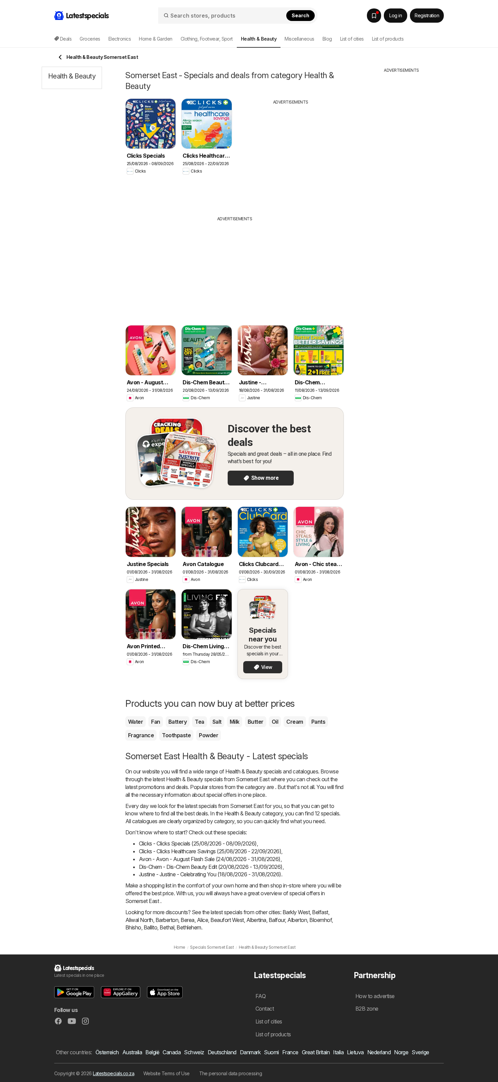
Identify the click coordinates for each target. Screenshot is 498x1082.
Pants (318, 721)
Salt (217, 721)
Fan (155, 721)
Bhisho (133, 927)
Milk (235, 721)
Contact (264, 1008)
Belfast (320, 912)
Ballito (150, 927)
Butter (256, 721)
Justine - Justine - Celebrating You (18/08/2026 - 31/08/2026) (210, 874)
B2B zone (366, 1008)
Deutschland (222, 1052)
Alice (202, 920)
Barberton (166, 920)
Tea (199, 721)
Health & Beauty (243, 771)
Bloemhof (320, 920)
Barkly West (296, 912)
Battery (177, 721)
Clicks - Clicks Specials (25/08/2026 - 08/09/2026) (198, 843)
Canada (172, 1052)
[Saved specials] (374, 15)
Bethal (167, 927)
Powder (208, 735)
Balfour (277, 920)
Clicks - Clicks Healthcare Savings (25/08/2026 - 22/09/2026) (210, 851)
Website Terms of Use (166, 1073)
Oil (275, 721)
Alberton (297, 920)
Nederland (379, 1052)
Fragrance (141, 735)
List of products (388, 39)
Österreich (107, 1052)
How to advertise (375, 996)
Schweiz (194, 1052)
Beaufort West (227, 920)
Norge (401, 1052)
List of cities (352, 39)
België (152, 1052)
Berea (187, 920)
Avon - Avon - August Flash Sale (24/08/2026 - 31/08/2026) (210, 859)
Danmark (250, 1052)
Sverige (420, 1052)
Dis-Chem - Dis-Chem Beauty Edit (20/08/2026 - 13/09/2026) (211, 866)
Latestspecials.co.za (113, 1073)
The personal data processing (230, 1073)
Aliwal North (139, 920)
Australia (132, 1052)
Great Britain (316, 1052)
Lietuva (355, 1052)
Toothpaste (176, 735)
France (290, 1052)
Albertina (256, 920)
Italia (338, 1052)
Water (135, 721)
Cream (294, 721)
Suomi (271, 1052)
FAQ (260, 996)
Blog (327, 39)
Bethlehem (189, 927)
